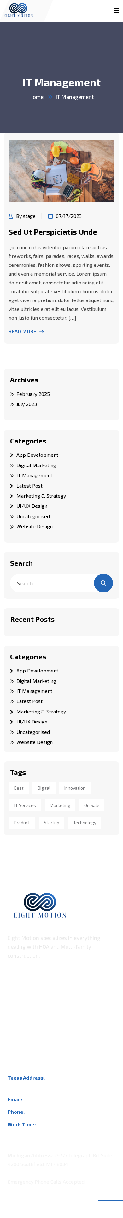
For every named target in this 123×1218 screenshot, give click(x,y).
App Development (37, 455)
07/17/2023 (69, 216)
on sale (91, 805)
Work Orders (22, 1010)
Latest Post (29, 486)
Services (17, 1023)
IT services (25, 805)
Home (36, 97)
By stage (26, 216)
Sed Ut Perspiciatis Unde (53, 231)
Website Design (34, 526)
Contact (16, 1035)
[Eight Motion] (18, 8)
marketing (60, 805)
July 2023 (26, 404)
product (22, 822)
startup (51, 822)
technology (84, 822)
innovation (74, 788)
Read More (22, 331)
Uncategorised (33, 516)
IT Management (75, 97)
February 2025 (33, 394)
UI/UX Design (31, 506)
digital (44, 788)
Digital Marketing (36, 465)
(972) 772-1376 (43, 1112)
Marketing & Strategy (41, 496)
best (19, 788)
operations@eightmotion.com (58, 1099)
